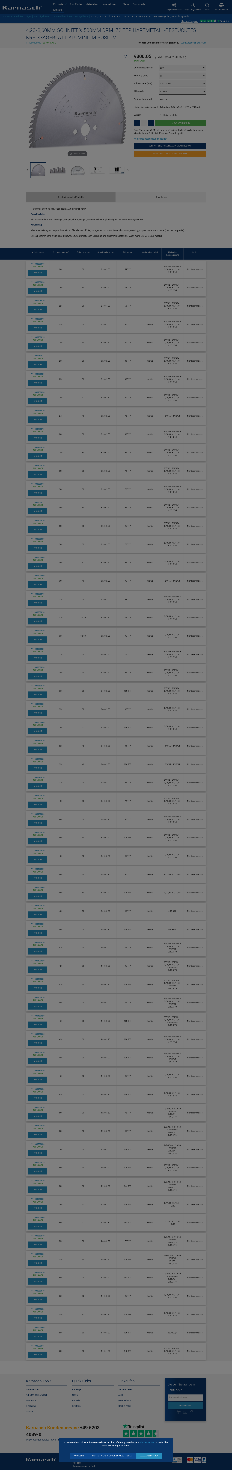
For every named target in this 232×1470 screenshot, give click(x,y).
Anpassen (79, 1456)
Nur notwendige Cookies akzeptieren (112, 1456)
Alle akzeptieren (149, 1456)
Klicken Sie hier (147, 1442)
